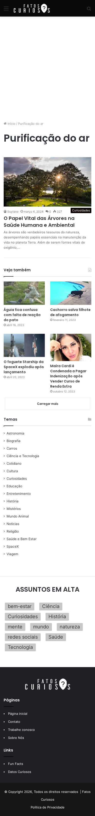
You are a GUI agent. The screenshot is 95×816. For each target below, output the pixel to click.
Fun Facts (15, 764)
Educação (14, 486)
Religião (13, 531)
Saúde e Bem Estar (22, 539)
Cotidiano (14, 463)
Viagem (12, 554)
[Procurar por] (88, 10)
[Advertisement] (47, 68)
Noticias (13, 524)
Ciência (50, 606)
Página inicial (17, 714)
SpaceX (13, 546)
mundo (41, 627)
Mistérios (14, 509)
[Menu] (6, 10)
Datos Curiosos (19, 772)
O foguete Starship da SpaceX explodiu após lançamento (24, 366)
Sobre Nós (16, 738)
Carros (12, 448)
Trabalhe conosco (21, 730)
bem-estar (19, 606)
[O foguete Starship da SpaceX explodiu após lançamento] (24, 345)
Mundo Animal (18, 516)
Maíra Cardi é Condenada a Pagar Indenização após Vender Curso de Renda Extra (68, 376)
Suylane (13, 211)
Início (11, 124)
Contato (14, 722)
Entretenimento (19, 494)
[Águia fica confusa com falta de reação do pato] (24, 293)
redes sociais (23, 637)
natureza (70, 627)
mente (15, 627)
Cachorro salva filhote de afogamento (70, 312)
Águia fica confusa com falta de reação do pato (22, 314)
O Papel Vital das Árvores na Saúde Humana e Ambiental (39, 221)
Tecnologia (20, 647)
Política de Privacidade (48, 807)
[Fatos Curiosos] (31, 8)
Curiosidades (17, 479)
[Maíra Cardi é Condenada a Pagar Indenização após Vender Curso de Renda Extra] (70, 347)
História (13, 501)
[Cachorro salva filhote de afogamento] (70, 293)
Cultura (12, 471)
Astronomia (15, 433)
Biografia (13, 441)
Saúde (55, 637)
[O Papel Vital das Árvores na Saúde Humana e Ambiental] (47, 182)
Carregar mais (47, 404)
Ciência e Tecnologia (23, 456)
